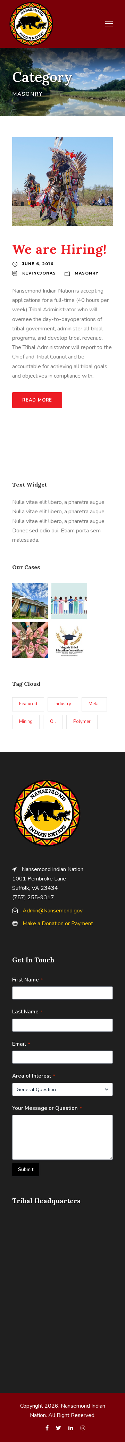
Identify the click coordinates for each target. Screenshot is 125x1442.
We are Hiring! (59, 249)
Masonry (87, 273)
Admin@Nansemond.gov (53, 910)
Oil (53, 721)
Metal (94, 704)
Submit (25, 1169)
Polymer (82, 721)
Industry (63, 704)
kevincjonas (39, 273)
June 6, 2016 (37, 263)
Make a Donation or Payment (58, 923)
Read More (37, 400)
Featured (28, 704)
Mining (26, 721)
